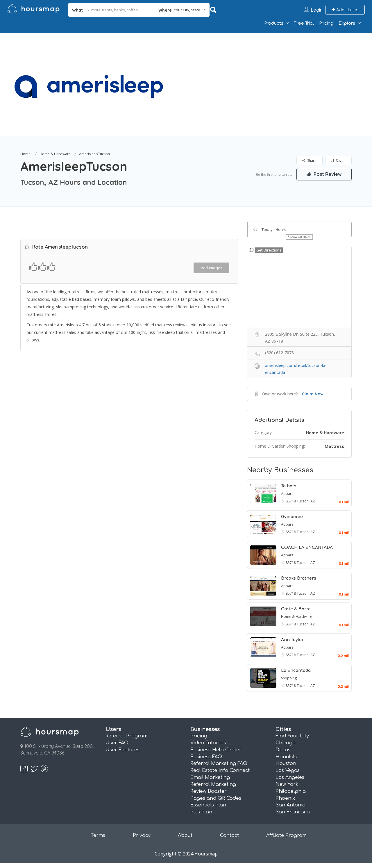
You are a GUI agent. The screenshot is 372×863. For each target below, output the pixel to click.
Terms (98, 835)
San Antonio (290, 805)
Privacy (142, 835)
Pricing (326, 23)
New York (287, 784)
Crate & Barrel (296, 609)
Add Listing (347, 9)
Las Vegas (288, 770)
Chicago (286, 743)
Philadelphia (291, 791)
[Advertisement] (266, 73)
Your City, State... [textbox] (188, 9)
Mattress (334, 446)
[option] (89, 84)
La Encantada (296, 670)
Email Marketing (210, 777)
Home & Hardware (55, 153)
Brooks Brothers (298, 578)
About (185, 835)
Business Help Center (216, 749)
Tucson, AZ (306, 501)
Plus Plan (201, 812)
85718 (291, 501)
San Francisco (293, 812)
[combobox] (182, 10)
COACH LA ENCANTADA (307, 547)
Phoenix (285, 798)
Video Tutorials (208, 743)
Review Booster (208, 791)
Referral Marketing (213, 784)
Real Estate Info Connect (220, 770)
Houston (286, 763)
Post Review (326, 174)
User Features (122, 749)
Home (25, 153)
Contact (229, 835)
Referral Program (126, 736)
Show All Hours (301, 236)
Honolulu (286, 756)
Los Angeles (290, 777)
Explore (347, 23)
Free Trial (304, 23)
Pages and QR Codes (215, 798)
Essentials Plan (208, 805)
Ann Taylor (292, 640)
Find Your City (292, 736)
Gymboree (292, 517)
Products (273, 23)
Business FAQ (206, 756)
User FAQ (116, 743)
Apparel (287, 493)
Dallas (283, 749)
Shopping (289, 678)
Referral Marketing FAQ (218, 763)
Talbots (288, 486)
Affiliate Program (286, 835)
